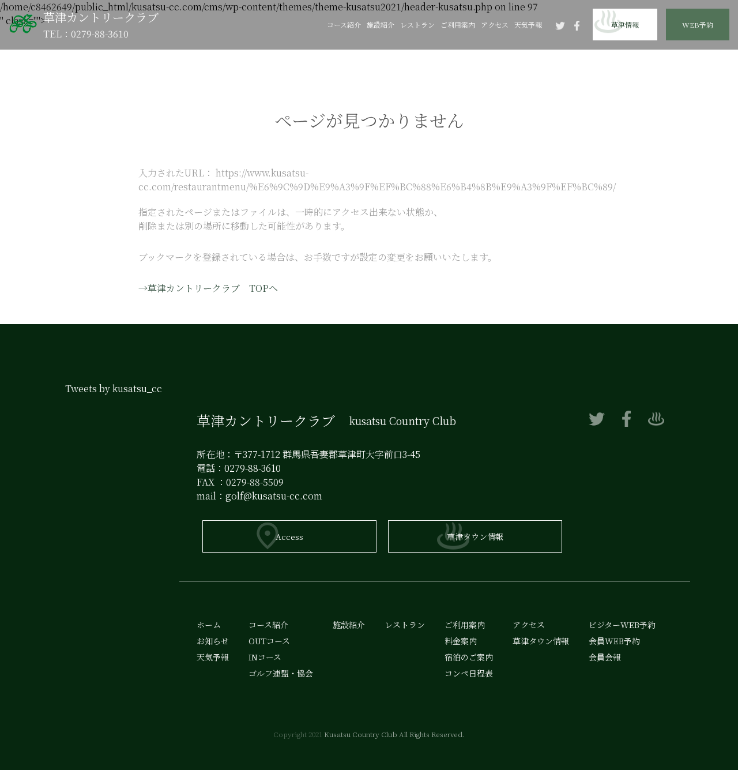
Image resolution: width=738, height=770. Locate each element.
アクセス (495, 24)
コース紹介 (344, 24)
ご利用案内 (457, 24)
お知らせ (213, 641)
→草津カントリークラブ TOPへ (208, 288)
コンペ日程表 (469, 673)
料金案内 (461, 641)
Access (289, 536)
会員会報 (697, 153)
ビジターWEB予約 (697, 105)
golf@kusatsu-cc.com (273, 495)
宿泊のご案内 (469, 657)
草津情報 (625, 24)
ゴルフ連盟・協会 (280, 673)
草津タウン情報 (475, 536)
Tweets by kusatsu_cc (113, 388)
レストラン (417, 24)
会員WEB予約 (698, 56)
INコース (264, 657)
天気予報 (528, 24)
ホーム (209, 624)
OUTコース (269, 641)
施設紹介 (380, 24)
